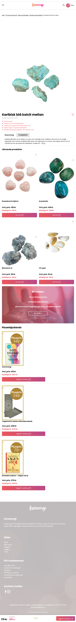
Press (6, 552)
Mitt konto (8, 545)
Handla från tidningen (12, 568)
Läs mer (18, 215)
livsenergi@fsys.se (38, 607)
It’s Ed (45, 612)
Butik (6, 542)
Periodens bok (9, 565)
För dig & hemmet (11, 15)
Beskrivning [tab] (9, 135)
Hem (3, 15)
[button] (73, 114)
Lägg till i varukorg (64, 619)
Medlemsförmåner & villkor (20, 605)
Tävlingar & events (11, 573)
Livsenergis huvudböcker (13, 575)
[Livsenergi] (38, 6)
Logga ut (7, 547)
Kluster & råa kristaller (36, 15)
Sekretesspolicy (38, 605)
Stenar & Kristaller (23, 15)
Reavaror (7, 570)
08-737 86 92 (60, 605)
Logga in (7, 549)
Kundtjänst (8, 577)
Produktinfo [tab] (23, 135)
